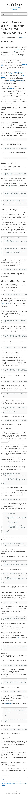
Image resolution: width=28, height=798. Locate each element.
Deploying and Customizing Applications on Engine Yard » (14, 784)
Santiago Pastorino (9, 73)
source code (7, 703)
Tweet (2, 779)
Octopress (14, 793)
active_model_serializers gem (15, 80)
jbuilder (10, 88)
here (19, 637)
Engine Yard (22, 37)
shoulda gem (9, 186)
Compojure (15, 51)
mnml (20, 793)
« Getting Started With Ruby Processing (10, 781)
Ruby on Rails (19, 56)
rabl (14, 88)
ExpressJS (17, 49)
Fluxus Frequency (14, 3)
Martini (2, 51)
